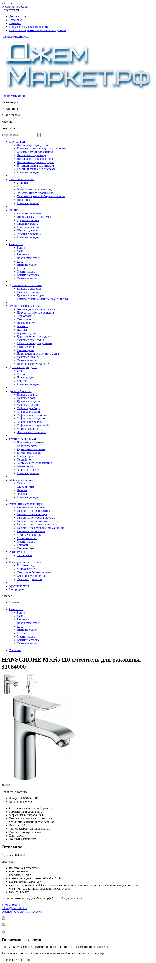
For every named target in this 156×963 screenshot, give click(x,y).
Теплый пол (24, 459)
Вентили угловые (28, 274)
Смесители (16, 244)
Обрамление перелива (31, 432)
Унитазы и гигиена (21, 179)
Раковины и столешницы (25, 504)
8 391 (11, 904)
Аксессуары (17, 551)
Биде (20, 186)
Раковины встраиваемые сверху (37, 521)
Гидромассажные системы (34, 216)
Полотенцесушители (30, 442)
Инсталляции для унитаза (33, 145)
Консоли (22, 545)
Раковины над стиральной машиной (40, 527)
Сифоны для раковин (30, 421)
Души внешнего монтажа (25, 285)
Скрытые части (27, 278)
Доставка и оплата (21, 16)
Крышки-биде (26, 565)
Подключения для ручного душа (38, 353)
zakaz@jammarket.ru (14, 908)
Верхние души (26, 333)
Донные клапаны (28, 428)
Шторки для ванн (28, 230)
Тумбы (21, 483)
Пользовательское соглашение (28, 26)
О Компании (10, 6)
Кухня (21, 268)
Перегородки (25, 377)
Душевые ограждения (23, 367)
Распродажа (17, 589)
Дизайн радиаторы (29, 452)
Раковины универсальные (33, 510)
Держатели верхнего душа (34, 336)
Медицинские (26, 271)
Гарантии (15, 23)
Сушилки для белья (29, 579)
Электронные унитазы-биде (35, 192)
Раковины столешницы (32, 514)
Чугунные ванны (28, 220)
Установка (15, 19)
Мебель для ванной (21, 480)
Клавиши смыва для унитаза (35, 165)
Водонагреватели (28, 445)
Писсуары (23, 199)
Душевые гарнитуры (30, 295)
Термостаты (24, 316)
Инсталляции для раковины (35, 158)
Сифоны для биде (28, 408)
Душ (20, 251)
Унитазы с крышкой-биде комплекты (41, 196)
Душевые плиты (27, 404)
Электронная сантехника (25, 562)
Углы (20, 370)
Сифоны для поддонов (31, 418)
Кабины (22, 380)
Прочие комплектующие (33, 363)
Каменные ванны (28, 227)
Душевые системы (29, 288)
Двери (21, 374)
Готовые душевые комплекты (36, 309)
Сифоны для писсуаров (32, 415)
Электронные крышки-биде (35, 189)
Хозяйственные (27, 538)
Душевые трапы (27, 394)
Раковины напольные (31, 531)
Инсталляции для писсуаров (35, 162)
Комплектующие (28, 172)
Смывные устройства (31, 575)
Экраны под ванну (29, 233)
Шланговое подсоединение (34, 343)
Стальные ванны (28, 223)
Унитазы (22, 182)
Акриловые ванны (29, 213)
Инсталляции (18, 141)
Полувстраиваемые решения (35, 312)
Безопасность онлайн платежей (22, 911)
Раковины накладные (31, 507)
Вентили (22, 326)
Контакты (22, 36)
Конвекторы (25, 456)
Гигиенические (27, 264)
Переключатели (27, 322)
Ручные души (25, 350)
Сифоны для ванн (28, 411)
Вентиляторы (25, 466)
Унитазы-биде (26, 568)
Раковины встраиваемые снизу (37, 524)
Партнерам (9, 36)
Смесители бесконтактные (34, 572)
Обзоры (23, 6)
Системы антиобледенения (34, 463)
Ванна (21, 247)
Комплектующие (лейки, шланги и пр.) (42, 298)
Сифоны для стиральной (33, 425)
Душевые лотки (27, 398)
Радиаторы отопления (31, 449)
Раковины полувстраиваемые (36, 517)
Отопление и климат (22, 439)
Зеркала (22, 493)
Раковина (23, 254)
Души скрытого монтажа (25, 305)
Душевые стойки (28, 292)
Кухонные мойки (20, 586)
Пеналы (22, 490)
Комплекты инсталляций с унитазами (41, 148)
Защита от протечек (29, 469)
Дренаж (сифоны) (20, 391)
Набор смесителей (29, 257)
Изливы (22, 329)
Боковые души (26, 346)
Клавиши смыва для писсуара (36, 169)
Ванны (13, 210)
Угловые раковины (29, 534)
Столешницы (25, 486)
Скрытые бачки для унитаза (35, 151)
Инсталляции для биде (31, 155)
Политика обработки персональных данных (37, 30)
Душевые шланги (28, 357)
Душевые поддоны (29, 401)
